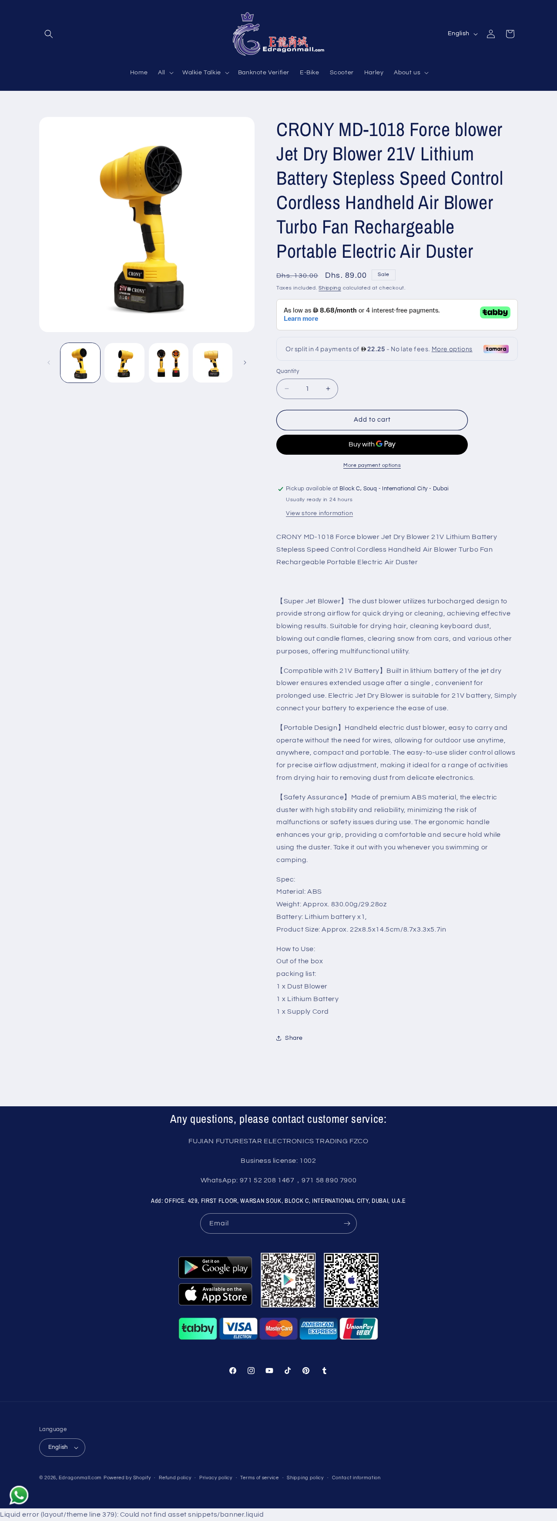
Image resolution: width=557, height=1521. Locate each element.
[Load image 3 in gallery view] (168, 363)
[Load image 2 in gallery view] (124, 363)
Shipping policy (305, 1477)
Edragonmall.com (80, 1477)
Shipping (330, 288)
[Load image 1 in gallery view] (80, 363)
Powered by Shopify (127, 1477)
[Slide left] (48, 362)
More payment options (372, 465)
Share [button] (294, 1038)
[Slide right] (245, 362)
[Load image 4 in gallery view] (212, 363)
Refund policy (175, 1477)
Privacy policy (215, 1477)
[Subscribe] (346, 1223)
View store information (319, 513)
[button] (48, 33)
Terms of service (259, 1477)
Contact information (356, 1477)
